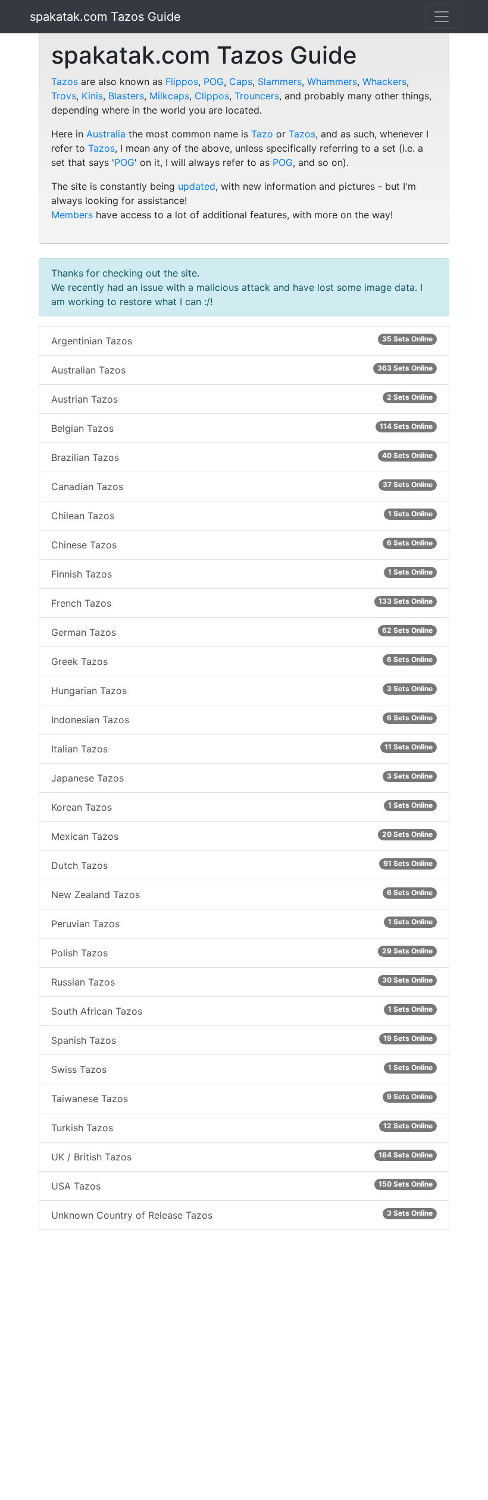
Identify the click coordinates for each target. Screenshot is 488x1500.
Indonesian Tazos (242, 719)
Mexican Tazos (242, 836)
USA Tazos (242, 1185)
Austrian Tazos (242, 399)
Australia (106, 134)
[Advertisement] (244, 1367)
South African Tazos (242, 1011)
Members (72, 215)
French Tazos (242, 603)
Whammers (332, 81)
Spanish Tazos (242, 1040)
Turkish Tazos (242, 1127)
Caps (240, 81)
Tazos (64, 81)
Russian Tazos (242, 981)
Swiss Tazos (242, 1069)
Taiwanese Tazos (242, 1098)
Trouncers (256, 96)
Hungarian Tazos (242, 690)
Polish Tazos (242, 952)
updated (196, 186)
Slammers (280, 81)
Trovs (63, 96)
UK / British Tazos (242, 1156)
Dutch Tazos (242, 865)
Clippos (212, 96)
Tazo (262, 134)
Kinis (92, 96)
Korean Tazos (242, 807)
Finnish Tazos (242, 573)
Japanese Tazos (242, 777)
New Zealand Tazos (242, 894)
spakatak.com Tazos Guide (105, 17)
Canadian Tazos (242, 486)
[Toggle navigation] (441, 17)
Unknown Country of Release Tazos (242, 1215)
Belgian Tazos (242, 428)
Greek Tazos (242, 661)
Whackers (384, 81)
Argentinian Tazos (242, 340)
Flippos (181, 81)
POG (214, 81)
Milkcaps (169, 96)
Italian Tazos (242, 748)
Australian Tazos (242, 369)
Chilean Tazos (242, 515)
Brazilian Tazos (242, 457)
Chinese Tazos (242, 544)
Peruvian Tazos (242, 923)
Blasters (126, 96)
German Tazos (242, 632)
